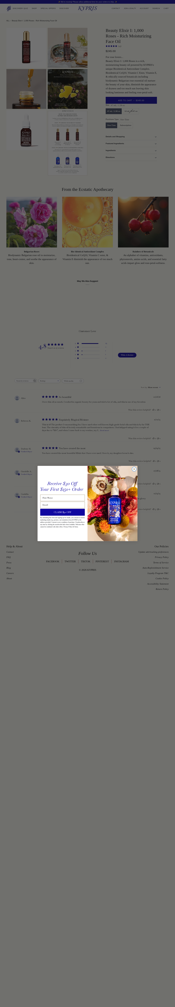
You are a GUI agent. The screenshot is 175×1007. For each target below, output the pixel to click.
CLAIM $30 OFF (62, 512)
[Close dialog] (134, 469)
